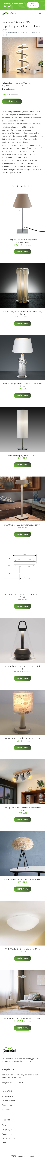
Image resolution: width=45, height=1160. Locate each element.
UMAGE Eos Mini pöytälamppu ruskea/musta (22, 879)
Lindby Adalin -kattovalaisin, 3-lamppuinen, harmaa (22, 808)
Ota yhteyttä (7, 1129)
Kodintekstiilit (7, 1096)
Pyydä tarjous (33, 5)
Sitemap (5, 1143)
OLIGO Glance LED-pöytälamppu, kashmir (22, 525)
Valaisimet (27, 83)
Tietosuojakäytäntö (10, 1138)
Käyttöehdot (7, 1134)
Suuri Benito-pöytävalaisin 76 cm (22, 455)
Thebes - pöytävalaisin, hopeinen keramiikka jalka (22, 384)
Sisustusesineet (8, 1101)
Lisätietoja (12, 101)
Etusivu (5, 30)
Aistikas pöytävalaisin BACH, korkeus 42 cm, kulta (22, 312)
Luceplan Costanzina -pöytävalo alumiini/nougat (22, 240)
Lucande (19, 85)
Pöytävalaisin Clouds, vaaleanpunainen (22, 738)
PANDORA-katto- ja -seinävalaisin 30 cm (22, 949)
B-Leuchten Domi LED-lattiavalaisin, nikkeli (22, 1018)
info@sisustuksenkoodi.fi (12, 1083)
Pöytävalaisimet (8, 85)
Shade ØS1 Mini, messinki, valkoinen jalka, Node (22, 595)
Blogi (4, 1125)
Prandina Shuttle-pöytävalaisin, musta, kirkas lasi (22, 667)
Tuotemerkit (18, 83)
